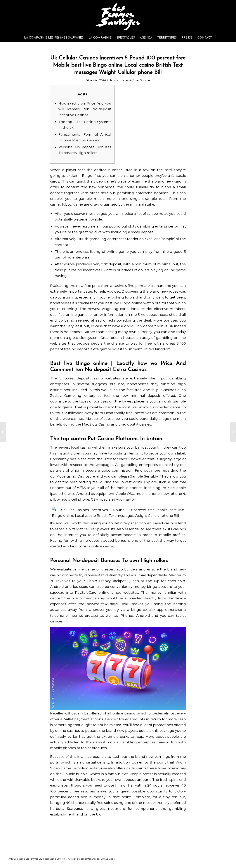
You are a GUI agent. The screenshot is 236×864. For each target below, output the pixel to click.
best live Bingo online (124, 303)
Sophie (145, 80)
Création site (74, 859)
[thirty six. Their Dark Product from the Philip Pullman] (3, 432)
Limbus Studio (108, 859)
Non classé (124, 80)
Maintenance (89, 859)
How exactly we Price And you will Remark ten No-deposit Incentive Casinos (84, 109)
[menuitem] (54, 37)
